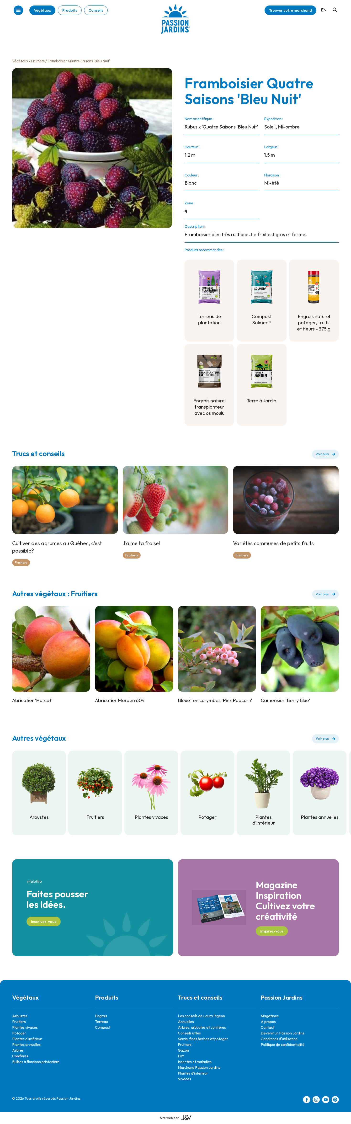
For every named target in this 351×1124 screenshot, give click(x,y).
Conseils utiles (189, 1033)
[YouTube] (325, 1100)
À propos (268, 1021)
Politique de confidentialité (282, 1044)
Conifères (20, 1056)
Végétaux (42, 10)
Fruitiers (38, 61)
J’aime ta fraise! (141, 543)
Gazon (183, 1050)
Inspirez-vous (271, 931)
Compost (102, 1027)
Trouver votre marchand (290, 10)
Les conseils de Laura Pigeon (201, 1015)
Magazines (270, 1015)
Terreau (101, 1021)
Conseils (96, 10)
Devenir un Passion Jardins (282, 1033)
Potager (19, 1033)
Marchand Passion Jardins (199, 1067)
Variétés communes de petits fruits (273, 543)
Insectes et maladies (195, 1061)
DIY (181, 1056)
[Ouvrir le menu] (18, 10)
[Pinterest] (335, 1100)
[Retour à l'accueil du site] (175, 23)
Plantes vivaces (25, 1027)
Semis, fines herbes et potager (203, 1038)
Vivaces (184, 1078)
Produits (69, 10)
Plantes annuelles (26, 1044)
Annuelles (186, 1021)
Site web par (169, 1118)
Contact (267, 1027)
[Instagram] (316, 1100)
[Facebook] (306, 1100)
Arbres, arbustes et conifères (202, 1027)
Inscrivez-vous (43, 921)
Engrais (101, 1015)
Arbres (18, 1050)
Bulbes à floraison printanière (35, 1061)
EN (323, 10)
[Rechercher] (332, 5)
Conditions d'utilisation (279, 1038)
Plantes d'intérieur (27, 1038)
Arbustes (19, 1015)
